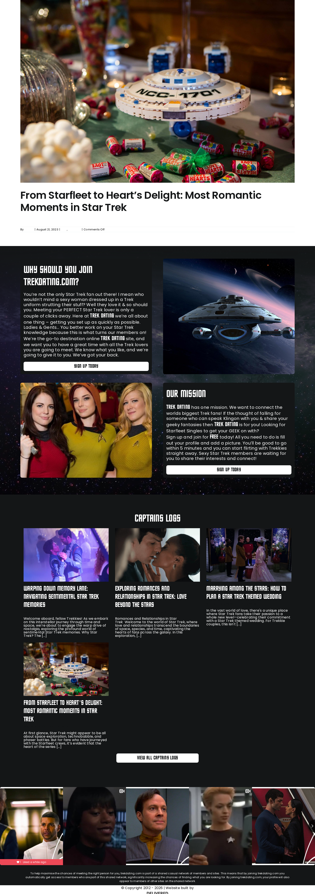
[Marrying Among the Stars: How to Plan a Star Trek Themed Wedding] (248, 555)
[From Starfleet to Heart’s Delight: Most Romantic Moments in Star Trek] (66, 669)
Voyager (74, 229)
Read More (287, 229)
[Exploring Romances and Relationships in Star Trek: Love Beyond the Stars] (157, 555)
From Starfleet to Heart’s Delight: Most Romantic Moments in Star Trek (140, 201)
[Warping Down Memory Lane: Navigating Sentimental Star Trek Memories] (66, 555)
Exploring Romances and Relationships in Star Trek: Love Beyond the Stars (151, 597)
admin (29, 229)
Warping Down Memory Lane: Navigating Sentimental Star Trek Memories (61, 597)
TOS (64, 229)
